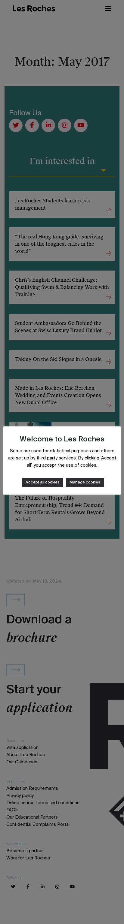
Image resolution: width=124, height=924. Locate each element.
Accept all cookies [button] (43, 482)
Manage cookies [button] (85, 482)
